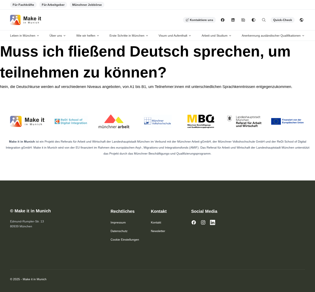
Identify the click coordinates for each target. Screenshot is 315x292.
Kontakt (159, 211)
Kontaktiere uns (201, 20)
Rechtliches (123, 211)
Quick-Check (282, 20)
